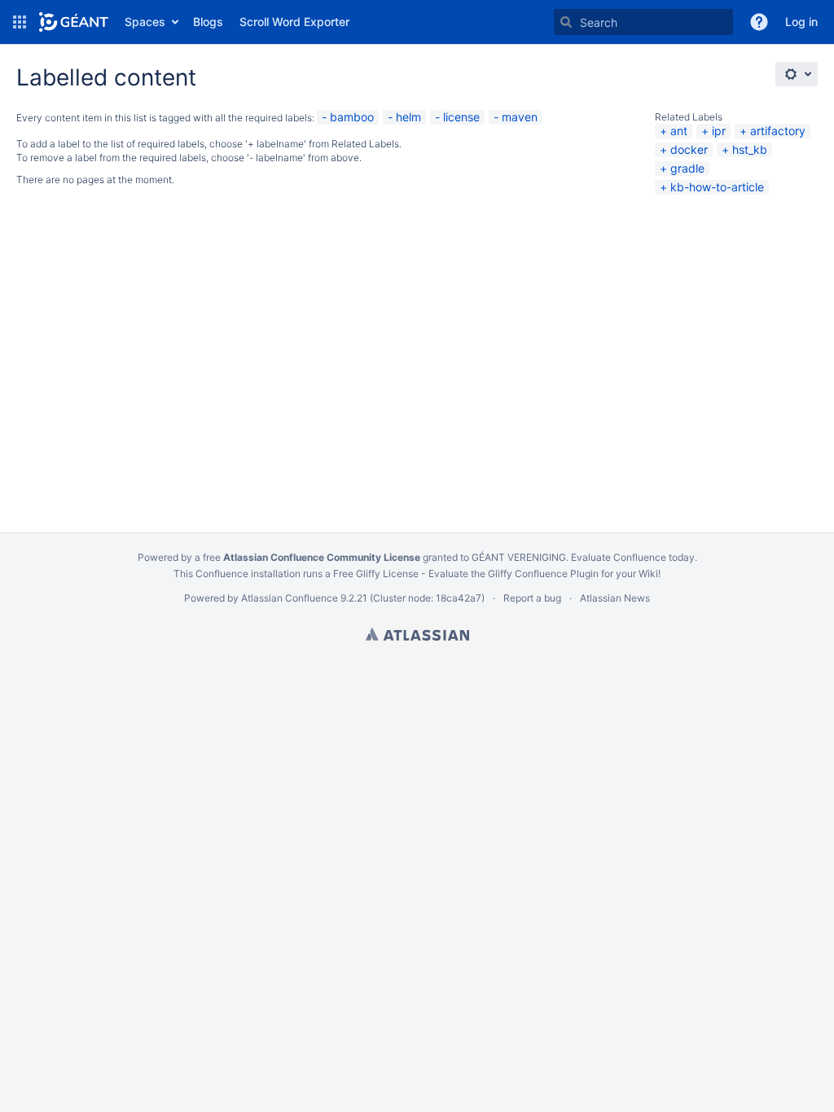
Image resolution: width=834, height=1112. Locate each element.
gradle (687, 168)
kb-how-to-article (717, 187)
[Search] (566, 21)
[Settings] (796, 74)
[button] (19, 22)
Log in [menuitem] (801, 21)
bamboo (352, 117)
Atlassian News (615, 598)
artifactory (777, 131)
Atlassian (417, 634)
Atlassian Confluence (289, 598)
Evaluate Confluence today (633, 557)
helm (408, 117)
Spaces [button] (145, 21)
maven (520, 117)
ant (678, 131)
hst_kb (749, 149)
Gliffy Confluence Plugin (543, 573)
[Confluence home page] (73, 22)
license (461, 117)
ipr (719, 131)
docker (689, 149)
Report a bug (532, 598)
